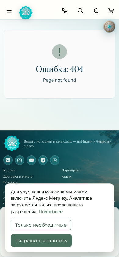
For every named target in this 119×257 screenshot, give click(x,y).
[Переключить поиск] (80, 10)
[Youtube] (31, 160)
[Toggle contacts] (64, 10)
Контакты (11, 183)
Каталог (9, 171)
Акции (66, 177)
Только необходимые (41, 225)
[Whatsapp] (54, 160)
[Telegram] (43, 160)
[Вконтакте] (8, 160)
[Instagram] (19, 160)
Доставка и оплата (18, 177)
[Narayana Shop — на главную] (11, 143)
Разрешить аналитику (41, 240)
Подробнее (51, 211)
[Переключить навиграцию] (9, 10)
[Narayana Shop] (35, 12)
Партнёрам (70, 171)
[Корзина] (111, 10)
